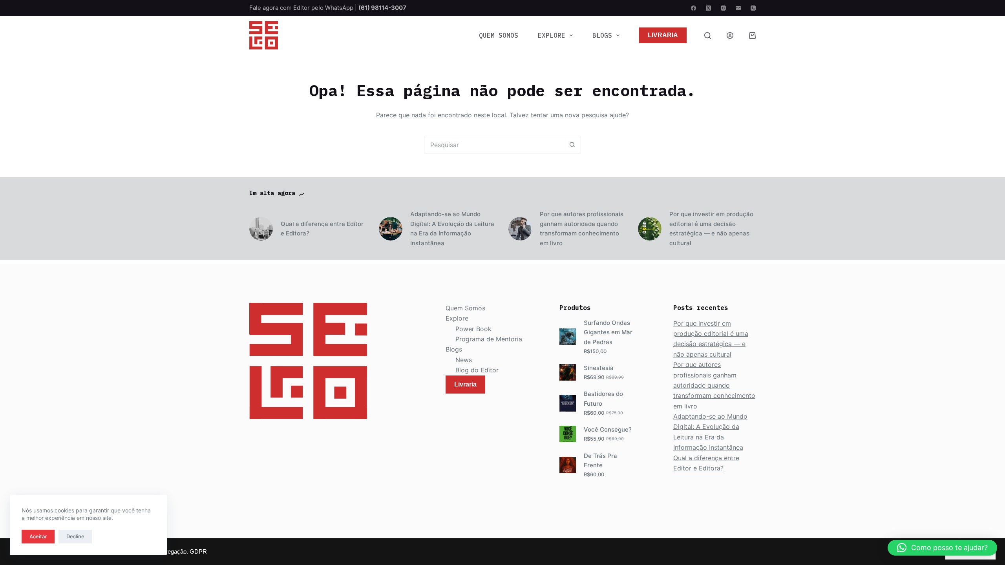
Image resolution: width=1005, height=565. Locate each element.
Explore (551, 35)
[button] (942, 548)
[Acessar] (730, 35)
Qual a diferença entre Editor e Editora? (322, 228)
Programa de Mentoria (488, 339)
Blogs (602, 35)
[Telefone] (753, 8)
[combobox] (494, 144)
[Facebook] (693, 8)
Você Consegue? (608, 429)
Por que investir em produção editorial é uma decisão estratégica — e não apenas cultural (711, 228)
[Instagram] (723, 8)
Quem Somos (498, 35)
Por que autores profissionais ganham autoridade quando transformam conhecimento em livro (581, 228)
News (463, 360)
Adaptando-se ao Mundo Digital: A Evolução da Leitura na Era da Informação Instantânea (452, 228)
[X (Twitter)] (708, 8)
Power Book (473, 329)
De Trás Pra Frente (600, 460)
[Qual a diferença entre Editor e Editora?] (261, 229)
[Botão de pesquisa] (572, 144)
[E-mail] (738, 8)
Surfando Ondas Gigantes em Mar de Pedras (608, 332)
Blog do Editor (477, 370)
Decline (75, 536)
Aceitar (38, 536)
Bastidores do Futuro (603, 398)
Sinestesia (599, 368)
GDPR (198, 552)
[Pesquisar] (707, 35)
